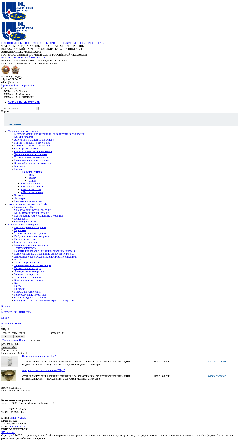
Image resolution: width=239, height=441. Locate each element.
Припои (18, 169)
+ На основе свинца (32, 192)
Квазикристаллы (23, 136)
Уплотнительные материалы (30, 233)
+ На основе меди (30, 183)
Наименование (10, 340)
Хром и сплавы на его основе (30, 154)
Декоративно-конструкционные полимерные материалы (45, 256)
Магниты (19, 166)
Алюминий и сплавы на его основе (34, 139)
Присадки (19, 288)
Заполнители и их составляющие (32, 265)
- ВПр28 (31, 180)
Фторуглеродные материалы (30, 297)
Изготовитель (56, 332)
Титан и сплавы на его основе (31, 157)
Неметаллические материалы (24, 224)
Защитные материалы (26, 274)
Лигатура (19, 198)
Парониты (20, 230)
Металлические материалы (23, 131)
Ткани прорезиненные (26, 262)
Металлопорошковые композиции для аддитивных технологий (49, 133)
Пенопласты (21, 218)
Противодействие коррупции (17, 85)
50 (24, 353)
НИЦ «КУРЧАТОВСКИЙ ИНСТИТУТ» (24, 57)
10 (17, 353)
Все (28, 353)
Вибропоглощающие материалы (32, 236)
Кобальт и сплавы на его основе (32, 145)
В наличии (35, 340)
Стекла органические (26, 242)
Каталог (14, 124)
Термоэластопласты (25, 247)
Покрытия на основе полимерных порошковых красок (44, 250)
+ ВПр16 (32, 177)
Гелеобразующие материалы (30, 294)
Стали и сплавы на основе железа (33, 151)
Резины (18, 259)
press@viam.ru (17, 426)
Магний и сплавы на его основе (32, 142)
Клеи (17, 283)
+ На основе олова (31, 189)
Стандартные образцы (26, 148)
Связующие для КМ (25, 221)
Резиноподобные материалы (30, 227)
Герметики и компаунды (27, 268)
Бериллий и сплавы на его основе (33, 163)
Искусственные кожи (26, 239)
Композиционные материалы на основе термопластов (44, 253)
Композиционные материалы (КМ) (27, 204)
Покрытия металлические (28, 201)
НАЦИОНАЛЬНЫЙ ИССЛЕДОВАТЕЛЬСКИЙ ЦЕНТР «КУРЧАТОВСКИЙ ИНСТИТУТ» (52, 43)
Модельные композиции (27, 291)
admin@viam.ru (17, 417)
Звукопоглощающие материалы (31, 245)
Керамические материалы (28, 280)
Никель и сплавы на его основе (31, 160)
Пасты (17, 285)
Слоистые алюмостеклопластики (32, 209)
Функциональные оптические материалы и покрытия (44, 300)
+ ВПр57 (32, 175)
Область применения (13, 332)
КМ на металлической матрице (31, 212)
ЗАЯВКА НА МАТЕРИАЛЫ (24, 102)
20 (20, 353)
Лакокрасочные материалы (29, 271)
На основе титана (11, 323)
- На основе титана (31, 171)
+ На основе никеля (32, 186)
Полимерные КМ (23, 207)
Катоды (18, 195)
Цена (22, 340)
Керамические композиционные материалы (38, 215)
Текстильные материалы (27, 277)
